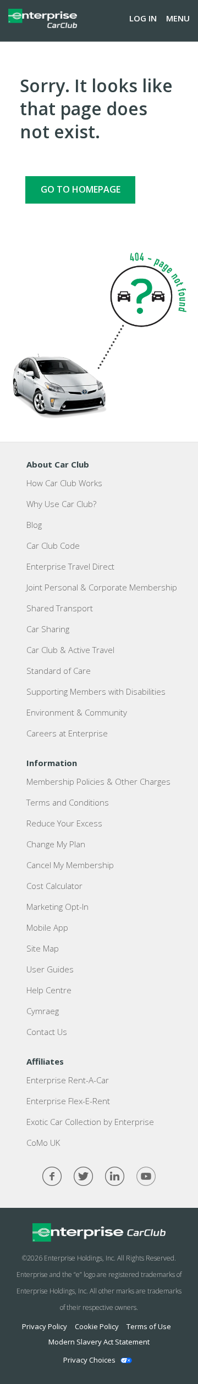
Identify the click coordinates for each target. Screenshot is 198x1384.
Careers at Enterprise (67, 733)
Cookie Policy (97, 1326)
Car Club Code (53, 545)
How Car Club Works (64, 482)
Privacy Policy (44, 1326)
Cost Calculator (54, 885)
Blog (34, 524)
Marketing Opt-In (57, 906)
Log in (143, 18)
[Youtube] (146, 1176)
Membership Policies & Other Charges (98, 781)
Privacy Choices (89, 1360)
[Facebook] (52, 1176)
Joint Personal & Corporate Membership (101, 587)
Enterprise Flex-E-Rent (68, 1100)
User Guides (50, 969)
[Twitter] (83, 1176)
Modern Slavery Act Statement (99, 1342)
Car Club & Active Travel (70, 649)
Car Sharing (47, 628)
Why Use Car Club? (61, 503)
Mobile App (47, 927)
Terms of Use (149, 1326)
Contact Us (46, 1031)
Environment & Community (76, 712)
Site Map (42, 948)
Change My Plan (55, 844)
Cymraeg (42, 1010)
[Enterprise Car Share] (99, 1232)
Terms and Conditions (67, 802)
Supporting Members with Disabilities (96, 691)
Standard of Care (58, 670)
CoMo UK (43, 1142)
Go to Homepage (80, 189)
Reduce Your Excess (64, 823)
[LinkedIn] (114, 1176)
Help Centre (49, 989)
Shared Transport (59, 608)
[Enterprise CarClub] (42, 18)
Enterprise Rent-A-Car (67, 1079)
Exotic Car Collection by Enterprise (90, 1121)
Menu (178, 18)
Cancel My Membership (70, 864)
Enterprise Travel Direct (70, 566)
